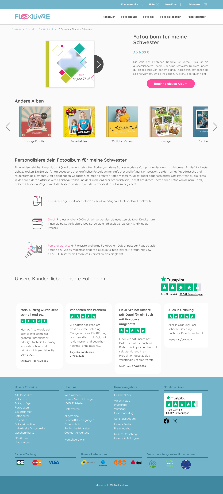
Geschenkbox (123, 395)
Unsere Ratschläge (126, 434)
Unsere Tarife (122, 424)
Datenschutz (72, 424)
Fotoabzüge (129, 16)
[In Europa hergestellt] (169, 463)
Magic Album (23, 442)
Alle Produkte (23, 395)
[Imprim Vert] (152, 464)
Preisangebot (122, 428)
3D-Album (21, 438)
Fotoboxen (22, 407)
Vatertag (120, 409)
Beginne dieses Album (170, 84)
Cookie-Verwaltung (76, 432)
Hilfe (152, 4)
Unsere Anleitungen (126, 438)
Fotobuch (109, 16)
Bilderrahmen (23, 411)
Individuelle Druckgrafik (30, 428)
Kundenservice (130, 4)
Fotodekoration (171, 16)
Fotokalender (196, 16)
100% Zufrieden (74, 403)
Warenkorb (196, 4)
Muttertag (120, 404)
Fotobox (148, 16)
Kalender (21, 420)
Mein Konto (172, 4)
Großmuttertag (123, 413)
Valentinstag (122, 400)
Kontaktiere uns (74, 439)
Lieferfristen (72, 409)
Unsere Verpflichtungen (79, 399)
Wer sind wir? (72, 395)
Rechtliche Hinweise (77, 428)
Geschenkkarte (24, 432)
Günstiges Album (125, 418)
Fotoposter (22, 416)
